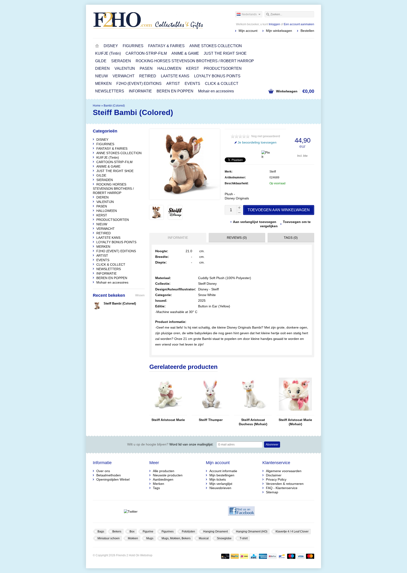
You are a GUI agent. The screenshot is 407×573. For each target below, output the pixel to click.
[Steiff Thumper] (210, 413)
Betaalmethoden (108, 475)
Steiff (272, 171)
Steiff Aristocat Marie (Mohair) (295, 422)
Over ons (103, 471)
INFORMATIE (140, 91)
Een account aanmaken (299, 24)
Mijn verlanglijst (220, 484)
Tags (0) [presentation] (291, 237)
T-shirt (244, 538)
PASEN (146, 68)
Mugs (149, 538)
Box (132, 531)
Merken (158, 484)
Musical (204, 538)
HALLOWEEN (169, 68)
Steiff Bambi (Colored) (120, 303)
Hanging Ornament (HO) (251, 531)
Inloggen (274, 24)
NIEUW (101, 76)
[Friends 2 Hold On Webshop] (148, 21)
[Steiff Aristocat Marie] (168, 413)
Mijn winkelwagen (279, 31)
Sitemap (272, 492)
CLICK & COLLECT (221, 84)
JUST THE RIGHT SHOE (225, 53)
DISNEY (111, 46)
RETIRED (147, 76)
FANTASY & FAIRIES (166, 46)
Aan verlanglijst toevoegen (255, 222)
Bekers (116, 531)
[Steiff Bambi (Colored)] (156, 218)
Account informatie (223, 471)
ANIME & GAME (185, 53)
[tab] (176, 237)
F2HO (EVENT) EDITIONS (139, 84)
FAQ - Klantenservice (281, 488)
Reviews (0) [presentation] (237, 237)
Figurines (168, 531)
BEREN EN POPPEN (175, 91)
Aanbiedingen (163, 479)
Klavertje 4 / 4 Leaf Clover (292, 531)
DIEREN (102, 68)
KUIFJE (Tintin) (108, 53)
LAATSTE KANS (175, 76)
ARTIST (173, 84)
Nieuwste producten (168, 475)
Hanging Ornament (215, 531)
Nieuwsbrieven (220, 488)
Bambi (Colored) (114, 105)
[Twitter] (130, 511)
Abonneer (272, 444)
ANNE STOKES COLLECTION (215, 46)
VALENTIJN (124, 68)
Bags (101, 531)
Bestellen (307, 31)
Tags (156, 488)
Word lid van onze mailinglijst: (170, 444)
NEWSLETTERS (109, 91)
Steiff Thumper (211, 420)
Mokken (133, 538)
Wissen (140, 295)
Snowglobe (224, 538)
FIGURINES (133, 46)
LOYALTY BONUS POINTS (217, 76)
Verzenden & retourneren (285, 484)
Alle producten (163, 471)
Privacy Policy (276, 479)
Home (97, 46)
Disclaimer (273, 475)
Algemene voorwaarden (283, 471)
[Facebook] (241, 511)
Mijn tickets (217, 479)
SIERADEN (121, 61)
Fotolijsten (188, 531)
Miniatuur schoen (109, 538)
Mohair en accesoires (216, 91)
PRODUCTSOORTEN (223, 68)
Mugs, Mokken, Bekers (176, 538)
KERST (192, 68)
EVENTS (192, 84)
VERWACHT (123, 76)
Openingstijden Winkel (113, 479)
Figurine (148, 531)
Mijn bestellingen (221, 475)
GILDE (100, 61)
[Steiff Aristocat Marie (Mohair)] (295, 413)
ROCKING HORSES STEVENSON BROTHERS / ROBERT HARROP (195, 61)
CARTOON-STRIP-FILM (146, 53)
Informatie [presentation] (178, 237)
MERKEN (103, 84)
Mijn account (248, 31)
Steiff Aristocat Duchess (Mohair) (253, 422)
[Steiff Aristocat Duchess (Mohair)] (253, 413)
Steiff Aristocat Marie (168, 420)
